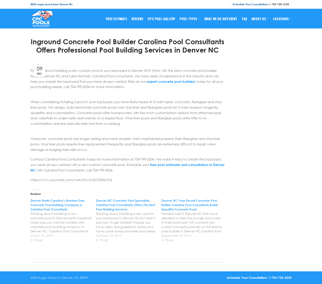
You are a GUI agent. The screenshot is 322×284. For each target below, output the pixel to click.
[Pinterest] (214, 4)
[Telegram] (225, 4)
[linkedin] (219, 4)
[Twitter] (208, 4)
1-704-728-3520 (279, 4)
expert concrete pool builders (171, 81)
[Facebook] (203, 4)
